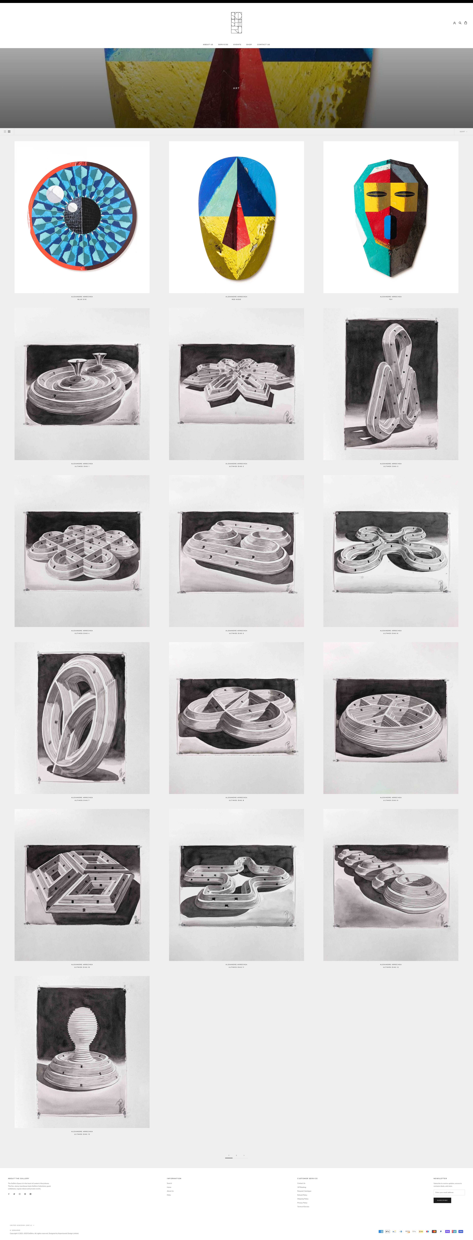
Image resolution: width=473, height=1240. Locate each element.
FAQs (169, 1195)
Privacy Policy (302, 1203)
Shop (249, 44)
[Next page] (244, 1155)
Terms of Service (303, 1207)
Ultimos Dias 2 (236, 466)
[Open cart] (466, 22)
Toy (391, 299)
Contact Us (263, 44)
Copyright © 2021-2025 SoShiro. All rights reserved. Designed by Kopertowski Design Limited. (44, 1233)
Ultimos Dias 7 (82, 800)
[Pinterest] (25, 1194)
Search (169, 1183)
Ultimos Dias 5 (236, 633)
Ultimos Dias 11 (236, 967)
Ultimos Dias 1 (82, 466)
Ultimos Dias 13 (82, 1134)
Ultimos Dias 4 (82, 633)
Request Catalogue (304, 1191)
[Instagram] (19, 1194)
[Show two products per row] (5, 131)
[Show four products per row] (9, 131)
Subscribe (442, 1200)
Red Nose (236, 299)
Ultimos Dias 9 (390, 800)
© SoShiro (15, 1230)
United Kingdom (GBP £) (21, 1225)
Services (223, 44)
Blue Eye (82, 299)
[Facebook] (9, 1194)
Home (169, 1187)
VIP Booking (301, 1187)
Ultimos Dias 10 (82, 967)
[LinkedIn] (30, 1194)
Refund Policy (302, 1195)
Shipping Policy (302, 1199)
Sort (463, 132)
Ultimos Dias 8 (236, 800)
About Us (208, 44)
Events (237, 44)
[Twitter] (14, 1194)
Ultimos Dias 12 (391, 967)
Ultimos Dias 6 (390, 633)
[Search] (460, 22)
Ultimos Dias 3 (390, 466)
